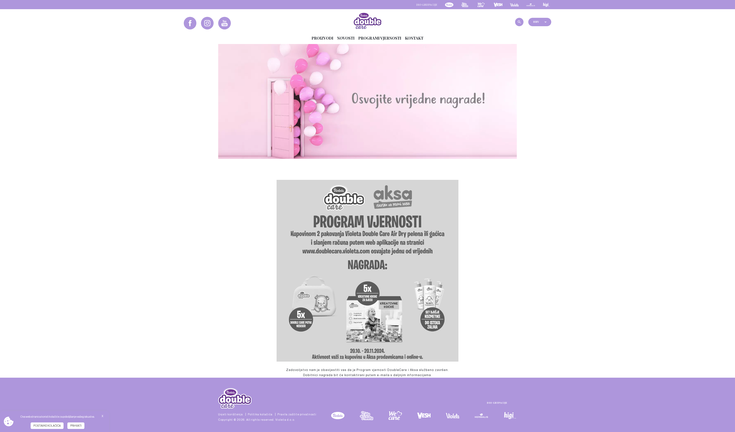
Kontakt (414, 38)
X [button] (102, 416)
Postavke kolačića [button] (47, 425)
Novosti (345, 38)
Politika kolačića (260, 414)
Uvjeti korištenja (230, 414)
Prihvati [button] (76, 425)
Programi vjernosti (379, 38)
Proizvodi (322, 38)
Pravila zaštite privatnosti (297, 414)
